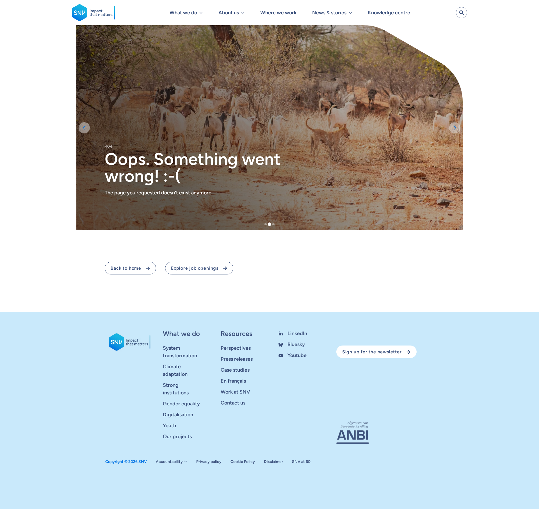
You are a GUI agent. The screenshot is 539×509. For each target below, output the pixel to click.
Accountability (169, 462)
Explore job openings (194, 268)
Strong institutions (176, 389)
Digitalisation (178, 415)
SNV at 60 (301, 462)
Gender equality (181, 404)
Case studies (235, 370)
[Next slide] (454, 127)
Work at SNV (235, 392)
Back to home (126, 268)
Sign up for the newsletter (372, 352)
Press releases (237, 359)
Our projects (177, 436)
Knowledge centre (389, 13)
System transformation (180, 352)
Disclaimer (273, 462)
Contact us (233, 403)
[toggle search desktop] (461, 12)
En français (233, 381)
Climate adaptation (175, 370)
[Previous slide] (84, 127)
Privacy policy (208, 462)
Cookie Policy (242, 462)
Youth (169, 425)
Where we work (278, 13)
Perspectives (236, 348)
